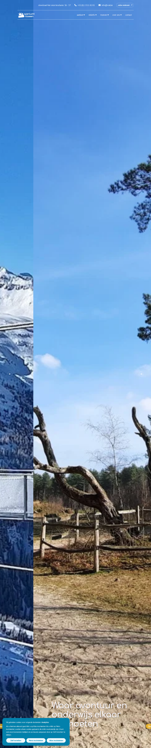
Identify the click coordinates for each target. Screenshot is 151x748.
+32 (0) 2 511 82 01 (86, 5)
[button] (9, 374)
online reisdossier (124, 5)
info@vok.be (107, 5)
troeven (103, 14)
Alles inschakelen (56, 740)
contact (128, 14)
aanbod (80, 14)
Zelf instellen (15, 740)
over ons (116, 14)
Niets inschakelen (36, 740)
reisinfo (92, 14)
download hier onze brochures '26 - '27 (54, 5)
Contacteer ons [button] (121, 726)
